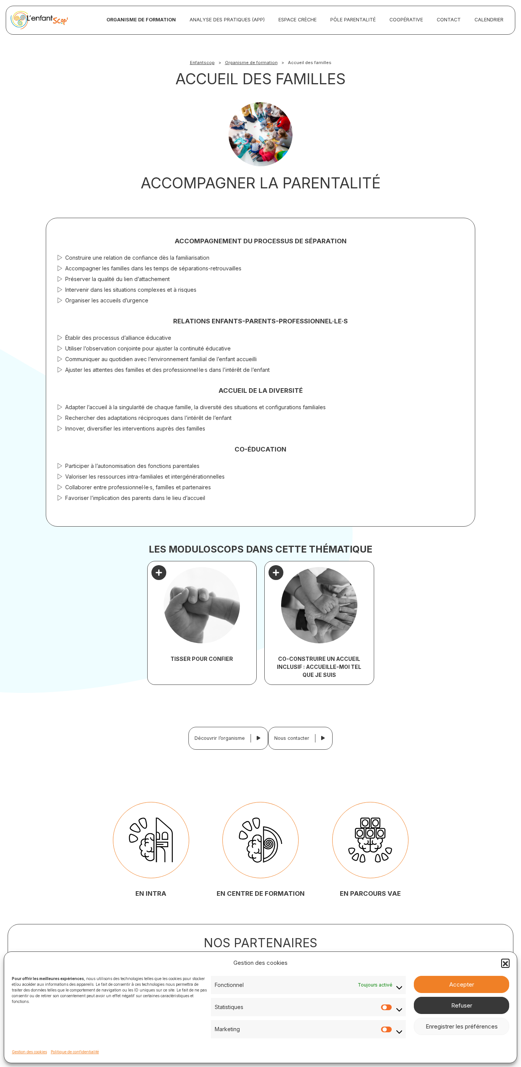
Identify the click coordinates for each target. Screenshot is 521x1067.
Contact (449, 19)
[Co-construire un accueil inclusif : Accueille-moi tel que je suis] (319, 605)
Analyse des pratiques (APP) (227, 19)
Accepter (461, 984)
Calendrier (488, 19)
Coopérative (406, 19)
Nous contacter (291, 738)
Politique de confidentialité (75, 1051)
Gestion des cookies (29, 1051)
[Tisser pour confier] (202, 605)
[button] (505, 963)
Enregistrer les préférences (462, 1026)
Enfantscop (202, 62)
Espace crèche (297, 19)
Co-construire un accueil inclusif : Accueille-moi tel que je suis (319, 667)
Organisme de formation (141, 19)
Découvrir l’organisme (220, 738)
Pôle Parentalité (353, 19)
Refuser (461, 1005)
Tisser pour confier (201, 659)
